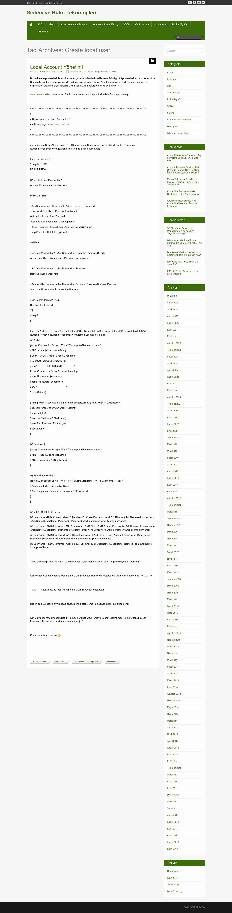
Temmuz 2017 (174, 518)
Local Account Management (86, 661)
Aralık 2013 (172, 740)
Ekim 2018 (172, 484)
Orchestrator (142, 24)
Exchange (43, 31)
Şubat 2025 (173, 356)
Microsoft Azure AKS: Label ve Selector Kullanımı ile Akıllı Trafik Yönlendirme (183, 182)
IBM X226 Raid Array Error (180, 261)
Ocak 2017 (172, 558)
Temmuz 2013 (174, 767)
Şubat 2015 (173, 666)
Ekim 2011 (172, 828)
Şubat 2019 (173, 457)
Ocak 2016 (172, 612)
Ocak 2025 (172, 363)
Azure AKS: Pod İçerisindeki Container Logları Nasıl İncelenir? (183, 193)
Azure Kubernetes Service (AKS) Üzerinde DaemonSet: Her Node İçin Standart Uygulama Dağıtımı (183, 170)
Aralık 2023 (172, 417)
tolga (182, 233)
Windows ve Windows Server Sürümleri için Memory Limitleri (182, 241)
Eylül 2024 (172, 390)
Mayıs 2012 (173, 794)
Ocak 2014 (172, 734)
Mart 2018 (172, 511)
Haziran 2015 (174, 639)
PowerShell (111, 661)
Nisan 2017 (172, 538)
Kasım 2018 (173, 477)
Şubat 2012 (173, 808)
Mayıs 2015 (173, 646)
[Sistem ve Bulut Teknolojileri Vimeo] (199, 2)
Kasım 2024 (173, 376)
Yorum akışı (173, 884)
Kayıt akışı (172, 877)
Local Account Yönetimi (56, 66)
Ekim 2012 (172, 788)
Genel (52, 24)
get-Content (60, 661)
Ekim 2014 (172, 686)
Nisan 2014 (172, 713)
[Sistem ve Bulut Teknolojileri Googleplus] (190, 2)
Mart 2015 (172, 660)
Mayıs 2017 (173, 531)
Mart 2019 (172, 450)
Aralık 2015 (172, 619)
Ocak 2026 (172, 309)
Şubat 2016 (173, 606)
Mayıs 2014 (173, 707)
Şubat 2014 (173, 727)
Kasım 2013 (173, 747)
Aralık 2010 (172, 835)
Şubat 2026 (173, 302)
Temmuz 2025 (174, 349)
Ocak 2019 (172, 464)
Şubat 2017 (173, 552)
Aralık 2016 (172, 565)
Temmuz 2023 (174, 437)
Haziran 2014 (174, 700)
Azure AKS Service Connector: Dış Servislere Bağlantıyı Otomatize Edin (184, 158)
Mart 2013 (172, 774)
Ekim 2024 (172, 383)
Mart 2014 (172, 720)
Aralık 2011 (172, 815)
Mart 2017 (172, 545)
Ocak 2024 (172, 410)
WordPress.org (174, 891)
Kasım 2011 (173, 821)
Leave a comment (109, 71)
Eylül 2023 (172, 430)
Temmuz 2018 (174, 504)
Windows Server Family (105, 24)
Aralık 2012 (172, 781)
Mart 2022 (172, 444)
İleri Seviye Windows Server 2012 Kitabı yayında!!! (184, 253)
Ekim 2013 (172, 754)
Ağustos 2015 (174, 632)
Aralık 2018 (172, 471)
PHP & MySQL (180, 24)
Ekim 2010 (172, 848)
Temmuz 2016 (174, 579)
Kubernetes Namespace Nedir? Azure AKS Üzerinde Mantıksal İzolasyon (183, 203)
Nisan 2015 (172, 653)
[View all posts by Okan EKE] (67, 71)
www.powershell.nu (40, 94)
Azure (170, 72)
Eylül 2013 (172, 761)
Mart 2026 (172, 295)
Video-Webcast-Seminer (74, 24)
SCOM (126, 24)
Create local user (39, 661)
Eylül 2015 (172, 626)
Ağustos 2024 (174, 397)
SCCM (41, 24)
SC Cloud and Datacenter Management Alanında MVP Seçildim (181, 231)
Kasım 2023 (173, 424)
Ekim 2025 (172, 329)
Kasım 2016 (173, 572)
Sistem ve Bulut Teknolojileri (61, 12)
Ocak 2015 (172, 673)
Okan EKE (60, 71)
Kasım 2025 (173, 322)
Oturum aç (172, 871)
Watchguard (160, 24)
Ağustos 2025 (174, 343)
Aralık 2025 (172, 316)
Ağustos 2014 (174, 693)
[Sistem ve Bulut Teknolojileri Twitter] (203, 2)
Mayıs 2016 (173, 585)
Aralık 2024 (172, 370)
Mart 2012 (172, 801)
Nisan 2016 (172, 592)
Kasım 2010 (173, 842)
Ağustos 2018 (174, 498)
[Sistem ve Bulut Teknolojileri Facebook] (194, 2)
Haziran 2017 (174, 525)
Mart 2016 (172, 599)
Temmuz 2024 (174, 403)
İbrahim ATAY (194, 254)
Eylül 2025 (172, 336)
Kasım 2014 (173, 680)
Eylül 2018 (172, 491)
